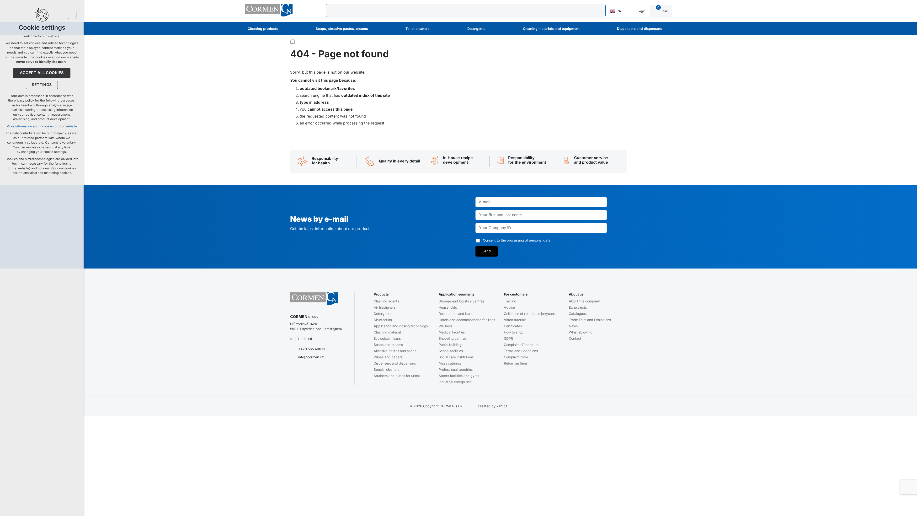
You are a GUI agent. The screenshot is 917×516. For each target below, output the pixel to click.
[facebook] (293, 373)
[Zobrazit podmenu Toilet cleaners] (436, 28)
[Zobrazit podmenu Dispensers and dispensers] (668, 28)
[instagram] (312, 373)
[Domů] (293, 41)
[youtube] (302, 373)
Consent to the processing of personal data (516, 240)
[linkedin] (321, 373)
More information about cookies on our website (41, 126)
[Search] (466, 10)
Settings (42, 85)
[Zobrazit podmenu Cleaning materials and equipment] (586, 28)
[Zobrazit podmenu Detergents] (492, 28)
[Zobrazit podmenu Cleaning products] (284, 28)
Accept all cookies (42, 73)
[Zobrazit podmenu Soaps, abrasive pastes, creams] (374, 28)
